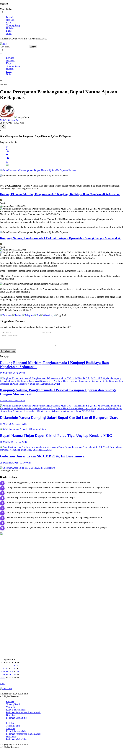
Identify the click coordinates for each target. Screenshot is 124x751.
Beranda (10, 17)
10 (1, 671)
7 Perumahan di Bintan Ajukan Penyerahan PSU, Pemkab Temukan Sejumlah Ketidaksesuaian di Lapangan (57, 527)
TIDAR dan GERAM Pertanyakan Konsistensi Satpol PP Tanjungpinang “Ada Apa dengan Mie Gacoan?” (55, 517)
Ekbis (8, 30)
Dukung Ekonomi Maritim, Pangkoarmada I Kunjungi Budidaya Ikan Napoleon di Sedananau (60, 194)
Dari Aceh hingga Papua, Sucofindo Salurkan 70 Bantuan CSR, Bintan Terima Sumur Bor (48, 482)
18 (4, 674)
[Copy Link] (7, 165)
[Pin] (8, 159)
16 (18, 671)
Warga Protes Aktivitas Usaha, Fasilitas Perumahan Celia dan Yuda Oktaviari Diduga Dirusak (50, 522)
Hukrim (9, 28)
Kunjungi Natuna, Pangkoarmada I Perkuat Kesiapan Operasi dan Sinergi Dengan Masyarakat (60, 238)
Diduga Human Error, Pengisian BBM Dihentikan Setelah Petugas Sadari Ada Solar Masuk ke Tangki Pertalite (58, 487)
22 (15, 674)
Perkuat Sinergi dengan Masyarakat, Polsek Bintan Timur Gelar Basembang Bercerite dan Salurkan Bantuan (57, 507)
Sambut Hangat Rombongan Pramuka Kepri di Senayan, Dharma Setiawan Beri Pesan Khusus (51, 502)
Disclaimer (11, 715)
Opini (8, 33)
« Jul (2, 683)
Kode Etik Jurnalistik (16, 709)
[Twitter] (8, 152)
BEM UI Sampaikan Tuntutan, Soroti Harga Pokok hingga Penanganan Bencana (44, 512)
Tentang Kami (13, 704)
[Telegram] (7, 155)
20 (10, 674)
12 (7, 671)
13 (10, 671)
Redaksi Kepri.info (9, 120)
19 (7, 674)
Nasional (10, 20)
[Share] (3, 126)
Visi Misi (10, 707)
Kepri (8, 22)
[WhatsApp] (7, 162)
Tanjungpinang (13, 25)
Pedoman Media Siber (16, 718)
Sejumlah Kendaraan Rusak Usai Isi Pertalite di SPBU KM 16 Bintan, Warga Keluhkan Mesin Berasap (54, 492)
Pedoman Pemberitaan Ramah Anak (23, 712)
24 (1, 677)
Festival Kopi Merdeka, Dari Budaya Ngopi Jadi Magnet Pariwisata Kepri (41, 497)
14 (12, 671)
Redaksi (10, 701)
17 (1, 674)
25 (4, 677)
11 (4, 671)
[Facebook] (7, 147)
